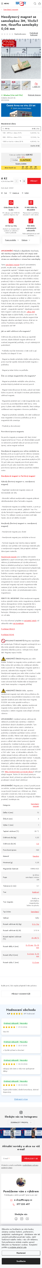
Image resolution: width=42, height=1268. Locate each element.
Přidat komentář (21, 994)
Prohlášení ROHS (7, 634)
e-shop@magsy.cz (23, 1199)
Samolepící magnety (35, 805)
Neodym (36, 856)
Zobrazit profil (19, 1122)
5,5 (38, 844)
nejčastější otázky (30, 620)
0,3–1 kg (35, 924)
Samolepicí (35, 912)
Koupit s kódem (21, 163)
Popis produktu (10, 240)
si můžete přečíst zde (17, 1247)
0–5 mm (30, 954)
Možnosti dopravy (34, 95)
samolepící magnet (12, 265)
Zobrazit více (21, 1099)
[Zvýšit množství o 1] (24, 181)
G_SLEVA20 (25, 160)
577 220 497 (23, 1204)
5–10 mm (29, 945)
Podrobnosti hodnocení (34, 34)
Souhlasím (21, 1261)
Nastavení (21, 1253)
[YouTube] (27, 1218)
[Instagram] (21, 1218)
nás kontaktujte (18, 623)
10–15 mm (36, 946)
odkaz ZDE (31, 312)
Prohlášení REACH (8, 629)
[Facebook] (16, 1218)
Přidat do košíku (34, 182)
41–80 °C (35, 938)
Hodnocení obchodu (21, 1010)
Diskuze (24, 240)
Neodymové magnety (9, 557)
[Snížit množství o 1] (16, 181)
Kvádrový (35, 892)
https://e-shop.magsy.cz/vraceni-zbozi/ (19, 772)
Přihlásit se (31, 1158)
